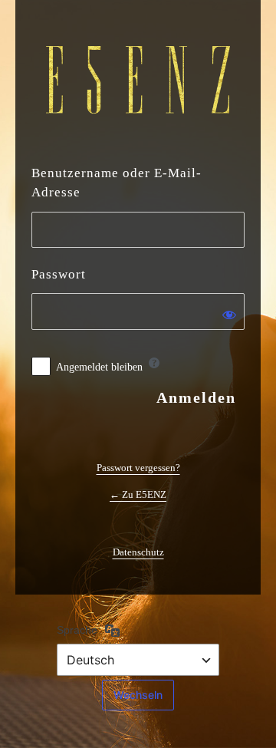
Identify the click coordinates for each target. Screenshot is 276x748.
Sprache (77, 630)
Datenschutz (138, 552)
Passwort (58, 274)
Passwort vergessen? (138, 467)
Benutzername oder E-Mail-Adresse (116, 183)
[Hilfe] (154, 363)
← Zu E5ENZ (138, 494)
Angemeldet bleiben (99, 367)
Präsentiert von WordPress (138, 80)
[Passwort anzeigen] (229, 314)
